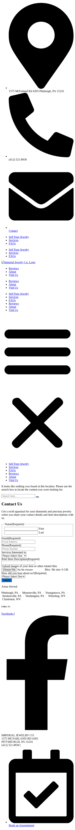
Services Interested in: (14, 552)
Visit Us (13, 274)
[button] (37, 387)
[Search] (37, 496)
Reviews (14, 268)
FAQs (12, 243)
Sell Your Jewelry (19, 236)
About (12, 271)
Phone (11, 545)
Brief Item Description (20, 559)
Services (13, 240)
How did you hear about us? (23, 573)
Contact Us (27, 745)
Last (41, 532)
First (41, 528)
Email (11, 538)
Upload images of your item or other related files (29, 566)
